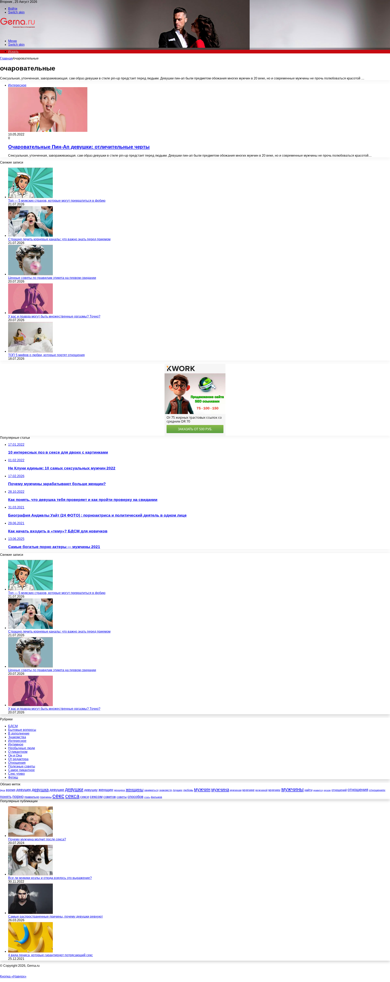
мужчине (248, 790)
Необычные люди (21, 748)
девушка (40, 789)
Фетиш (13, 777)
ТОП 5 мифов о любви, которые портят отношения (46, 355)
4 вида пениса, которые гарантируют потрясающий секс (50, 955)
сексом (96, 796)
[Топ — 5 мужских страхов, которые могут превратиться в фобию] (30, 197)
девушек (23, 790)
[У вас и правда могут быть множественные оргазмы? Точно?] (30, 312)
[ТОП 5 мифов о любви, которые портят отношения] (30, 351)
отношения (358, 789)
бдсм (2, 790)
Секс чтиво (16, 773)
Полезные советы (21, 766)
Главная (6, 58)
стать (147, 797)
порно (18, 796)
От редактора (18, 759)
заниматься (151, 790)
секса (72, 796)
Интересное (17, 740)
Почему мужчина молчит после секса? (37, 839)
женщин (106, 790)
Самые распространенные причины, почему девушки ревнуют (55, 916)
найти (308, 790)
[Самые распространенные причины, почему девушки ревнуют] (30, 913)
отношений (339, 790)
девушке (57, 790)
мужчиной (261, 790)
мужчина (220, 789)
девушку (91, 790)
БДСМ (13, 726)
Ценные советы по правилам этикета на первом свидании (52, 278)
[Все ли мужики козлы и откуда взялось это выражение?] (30, 874)
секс (58, 795)
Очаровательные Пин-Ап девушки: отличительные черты (79, 147)
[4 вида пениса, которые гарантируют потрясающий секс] (30, 951)
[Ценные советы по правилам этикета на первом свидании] (30, 274)
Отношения (17, 762)
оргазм (327, 790)
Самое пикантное (21, 770)
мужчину (274, 790)
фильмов (156, 797)
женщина (119, 790)
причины (46, 797)
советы (122, 797)
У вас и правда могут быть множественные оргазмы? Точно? (54, 316)
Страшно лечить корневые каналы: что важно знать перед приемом (59, 239)
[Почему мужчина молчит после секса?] (30, 835)
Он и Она (15, 755)
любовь (188, 790)
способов (135, 797)
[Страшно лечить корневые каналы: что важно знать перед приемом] (30, 235)
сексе (84, 797)
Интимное (15, 744)
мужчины (292, 789)
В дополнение (18, 733)
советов (109, 797)
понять (6, 796)
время (10, 790)
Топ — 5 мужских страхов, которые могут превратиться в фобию (56, 200)
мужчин (202, 789)
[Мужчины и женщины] (18, 34)
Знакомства (17, 737)
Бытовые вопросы (22, 730)
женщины (134, 789)
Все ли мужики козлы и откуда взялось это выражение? (50, 878)
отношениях (377, 790)
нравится (318, 790)
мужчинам (236, 790)
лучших (177, 790)
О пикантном (17, 751)
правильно (31, 797)
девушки (74, 789)
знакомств (165, 790)
